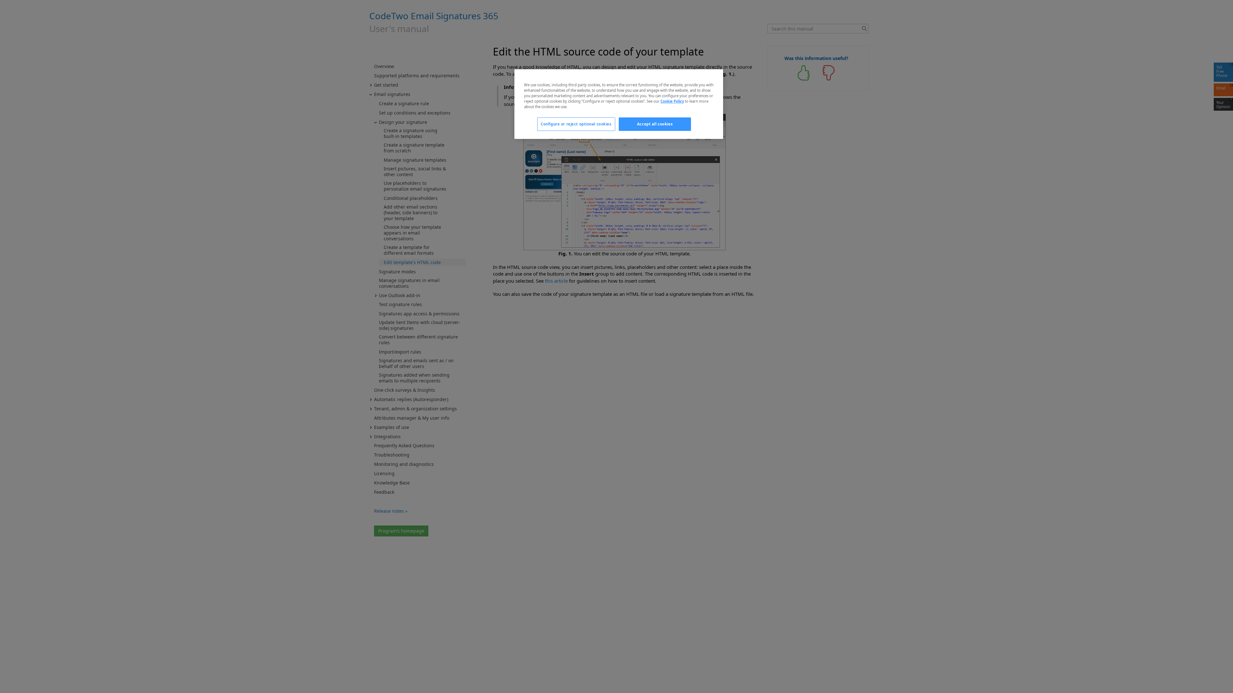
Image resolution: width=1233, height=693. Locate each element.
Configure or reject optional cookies (576, 124)
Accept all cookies (655, 124)
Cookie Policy (672, 101)
